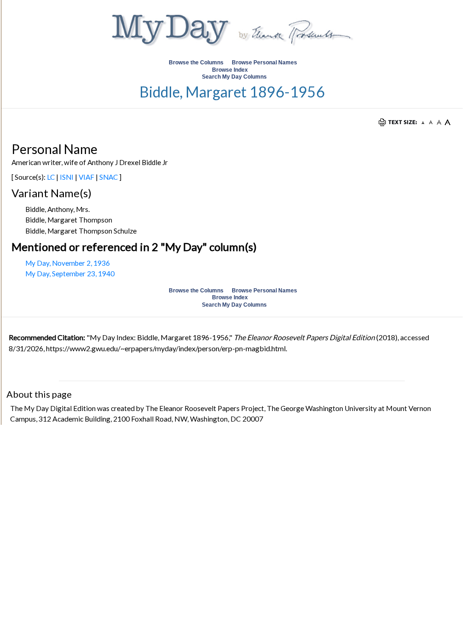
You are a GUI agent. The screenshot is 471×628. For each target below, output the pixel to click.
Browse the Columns (196, 62)
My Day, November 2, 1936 (67, 263)
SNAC (108, 177)
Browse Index (230, 70)
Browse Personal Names (265, 62)
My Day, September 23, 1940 (70, 273)
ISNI (67, 177)
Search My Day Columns (234, 77)
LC (51, 177)
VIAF (86, 177)
